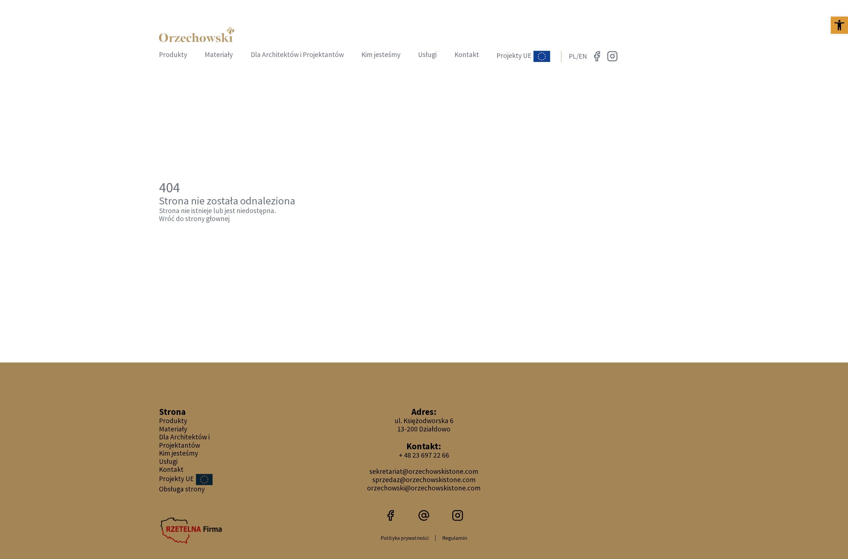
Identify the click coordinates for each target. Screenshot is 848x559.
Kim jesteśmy (380, 54)
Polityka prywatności (405, 537)
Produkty (173, 54)
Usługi (427, 54)
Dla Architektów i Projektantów (297, 54)
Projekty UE (515, 55)
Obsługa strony (182, 488)
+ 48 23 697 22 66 (424, 455)
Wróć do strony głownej (194, 219)
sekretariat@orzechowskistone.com (423, 471)
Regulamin (454, 537)
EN (583, 56)
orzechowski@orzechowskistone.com (424, 487)
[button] (839, 25)
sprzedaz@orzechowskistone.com (424, 479)
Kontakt (466, 54)
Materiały (219, 54)
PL (572, 56)
